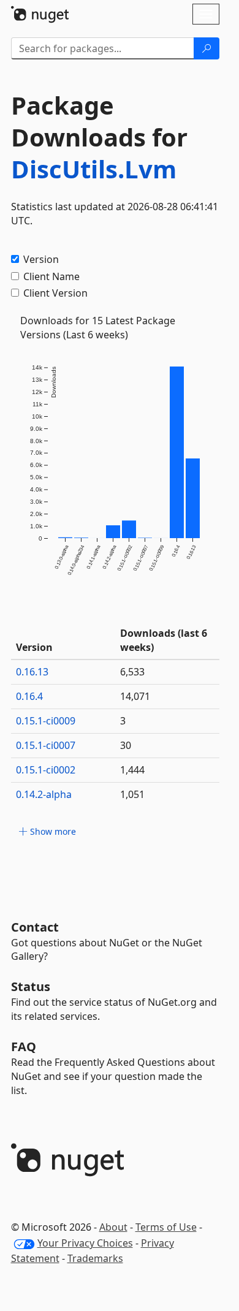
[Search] (206, 48)
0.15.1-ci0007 (45, 745)
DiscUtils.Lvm (93, 169)
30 (125, 745)
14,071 (135, 696)
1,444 (132, 770)
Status (30, 986)
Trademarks (95, 1258)
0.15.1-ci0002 (45, 770)
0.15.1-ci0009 (45, 721)
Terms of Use (166, 1227)
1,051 (132, 794)
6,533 (132, 671)
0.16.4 (29, 696)
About (113, 1227)
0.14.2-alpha (44, 794)
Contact (35, 927)
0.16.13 (32, 671)
